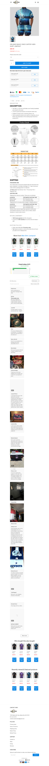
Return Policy (13, 743)
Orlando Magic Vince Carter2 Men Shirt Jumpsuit (14, 671)
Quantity (12, 60)
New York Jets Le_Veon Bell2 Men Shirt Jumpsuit (22, 247)
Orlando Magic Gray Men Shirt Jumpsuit (29, 671)
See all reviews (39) (24, 265)
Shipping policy (13, 741)
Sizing (11, 756)
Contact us (12, 752)
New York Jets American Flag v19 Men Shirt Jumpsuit (36, 247)
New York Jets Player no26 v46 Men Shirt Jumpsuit (14, 247)
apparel (22, 95)
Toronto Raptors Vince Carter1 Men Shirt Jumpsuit (21, 671)
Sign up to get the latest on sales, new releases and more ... (23, 765)
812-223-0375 (13, 729)
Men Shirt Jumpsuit (28, 236)
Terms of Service (14, 739)
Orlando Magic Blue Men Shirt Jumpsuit (36, 671)
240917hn (17, 95)
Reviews (12, 758)
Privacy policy (13, 737)
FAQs (11, 754)
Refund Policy (13, 745)
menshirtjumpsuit (28, 95)
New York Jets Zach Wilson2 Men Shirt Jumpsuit (29, 247)
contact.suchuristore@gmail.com (17, 731)
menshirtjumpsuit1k (14, 96)
